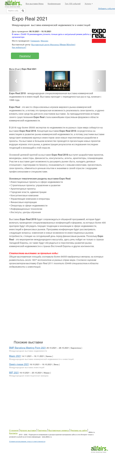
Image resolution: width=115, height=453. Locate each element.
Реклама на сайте (79, 430)
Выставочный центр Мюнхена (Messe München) (53, 44)
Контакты (13, 433)
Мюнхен (44, 40)
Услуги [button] (88, 3)
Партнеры (42, 430)
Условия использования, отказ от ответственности (27, 441)
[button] (16, 81)
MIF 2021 (14, 372)
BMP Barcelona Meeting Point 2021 (27, 347)
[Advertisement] (49, 307)
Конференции (54, 3)
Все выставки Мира (34, 3)
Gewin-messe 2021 (19, 364)
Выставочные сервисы (58, 430)
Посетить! (25, 56)
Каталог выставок (28, 430)
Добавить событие (106, 8)
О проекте (14, 430)
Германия (35, 40)
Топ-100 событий (73, 3)
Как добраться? (19, 47)
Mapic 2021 (15, 356)
